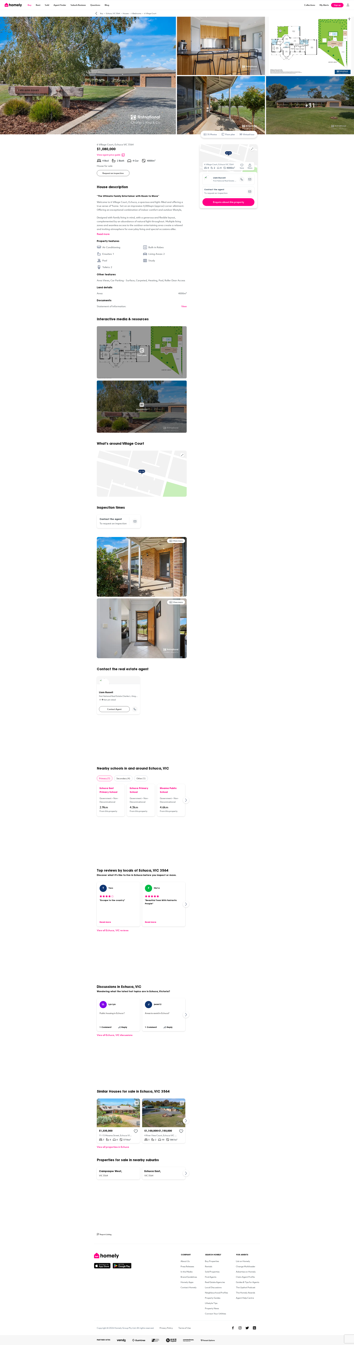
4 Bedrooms (136, 13)
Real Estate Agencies (215, 1282)
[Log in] (348, 5)
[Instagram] (240, 1328)
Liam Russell (219, 178)
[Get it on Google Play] (122, 1265)
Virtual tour (248, 134)
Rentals (208, 1266)
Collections (309, 5)
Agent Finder (60, 5)
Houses (126, 13)
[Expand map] (182, 455)
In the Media (186, 1271)
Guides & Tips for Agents (247, 1282)
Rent (38, 5)
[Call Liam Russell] (135, 709)
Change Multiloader (245, 1266)
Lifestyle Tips (211, 1303)
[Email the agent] (135, 521)
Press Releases (187, 1266)
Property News (212, 1308)
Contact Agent (114, 709)
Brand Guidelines (189, 1276)
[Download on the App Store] (103, 1265)
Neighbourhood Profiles (216, 1292)
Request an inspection (113, 173)
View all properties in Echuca (113, 1146)
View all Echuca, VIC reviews (112, 930)
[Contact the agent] (250, 191)
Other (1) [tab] (140, 778)
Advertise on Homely (246, 1271)
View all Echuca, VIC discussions (114, 1035)
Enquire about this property (228, 202)
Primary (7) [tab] (104, 778)
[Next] (186, 800)
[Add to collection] (135, 1131)
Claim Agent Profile (245, 1276)
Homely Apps (187, 1282)
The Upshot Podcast (245, 1287)
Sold (47, 5)
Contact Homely (188, 1287)
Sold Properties (212, 1271)
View (184, 306)
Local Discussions (213, 1287)
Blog (107, 5)
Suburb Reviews (78, 5)
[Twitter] (247, 1328)
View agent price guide (108, 154)
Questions (95, 5)
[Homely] (112, 1256)
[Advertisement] (142, 740)
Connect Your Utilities (215, 1313)
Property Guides (212, 1297)
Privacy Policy (166, 1328)
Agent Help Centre (245, 1297)
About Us (185, 1261)
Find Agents (210, 1276)
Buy (29, 5)
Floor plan (230, 134)
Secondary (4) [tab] (123, 778)
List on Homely (243, 1261)
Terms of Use (184, 1328)
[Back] (96, 13)
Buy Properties (212, 1261)
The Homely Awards (245, 1292)
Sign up (337, 5)
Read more (103, 234)
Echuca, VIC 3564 (113, 13)
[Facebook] (233, 1328)
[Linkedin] (254, 1328)
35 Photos (212, 134)
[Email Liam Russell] (250, 179)
